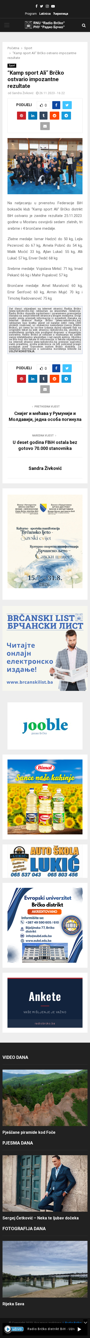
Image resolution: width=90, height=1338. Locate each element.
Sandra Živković (23, 93)
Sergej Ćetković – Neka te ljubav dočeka (40, 1218)
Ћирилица (60, 13)
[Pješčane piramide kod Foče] (45, 1098)
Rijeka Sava (13, 1304)
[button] (79, 1329)
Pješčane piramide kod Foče (29, 1132)
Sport (12, 65)
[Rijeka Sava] (45, 1269)
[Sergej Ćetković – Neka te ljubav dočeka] (45, 1183)
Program (31, 13)
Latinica (44, 13)
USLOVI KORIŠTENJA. (22, 351)
